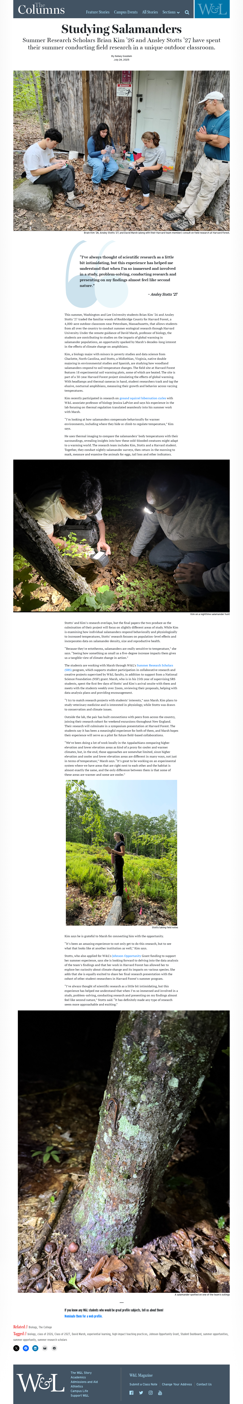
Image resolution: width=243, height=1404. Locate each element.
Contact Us (204, 1384)
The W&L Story (81, 1373)
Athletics (77, 1386)
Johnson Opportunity (126, 956)
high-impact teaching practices (129, 1334)
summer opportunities (215, 1334)
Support (80, 1395)
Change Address (177, 1384)
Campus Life (79, 1391)
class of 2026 (45, 1334)
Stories (98, 12)
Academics (78, 1377)
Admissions (84, 1382)
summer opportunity (24, 1340)
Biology (33, 1327)
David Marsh (78, 1334)
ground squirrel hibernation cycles (143, 398)
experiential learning (98, 1334)
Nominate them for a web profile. (84, 1316)
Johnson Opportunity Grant (164, 1334)
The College (45, 1327)
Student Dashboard (191, 1334)
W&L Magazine (141, 1375)
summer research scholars (52, 1340)
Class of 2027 (62, 1334)
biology (32, 1334)
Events (126, 12)
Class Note (143, 1384)
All (150, 12)
